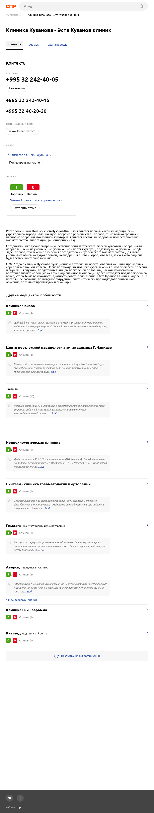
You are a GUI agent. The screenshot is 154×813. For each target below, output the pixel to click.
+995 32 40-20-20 (26, 111)
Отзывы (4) (26, 354)
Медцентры (13, 15)
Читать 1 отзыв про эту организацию (36, 200)
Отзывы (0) (26, 617)
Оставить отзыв (24, 208)
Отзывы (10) (26, 396)
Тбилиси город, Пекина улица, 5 (28, 155)
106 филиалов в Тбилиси (21, 599)
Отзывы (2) (26, 574)
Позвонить (17, 88)
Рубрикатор (13, 807)
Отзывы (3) (26, 313)
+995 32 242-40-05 (32, 79)
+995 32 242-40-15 (28, 100)
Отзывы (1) (26, 449)
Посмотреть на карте (24, 162)
